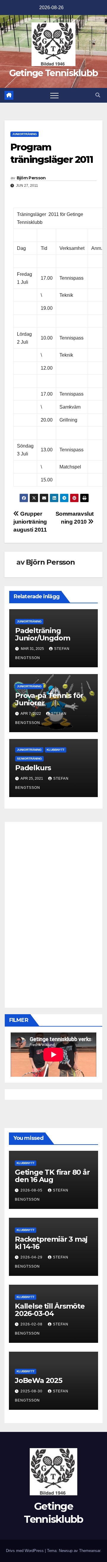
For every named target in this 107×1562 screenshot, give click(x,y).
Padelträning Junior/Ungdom (42, 634)
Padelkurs (33, 767)
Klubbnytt (55, 749)
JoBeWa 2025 (38, 1380)
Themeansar (89, 1550)
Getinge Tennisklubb (53, 73)
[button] (97, 95)
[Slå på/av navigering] (54, 95)
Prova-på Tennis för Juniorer (49, 699)
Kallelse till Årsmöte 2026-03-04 (50, 1310)
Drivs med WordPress (25, 1550)
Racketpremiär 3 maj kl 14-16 (51, 1243)
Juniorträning (24, 134)
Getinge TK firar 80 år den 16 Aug (52, 1176)
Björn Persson (31, 178)
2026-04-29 (32, 1257)
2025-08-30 (32, 1391)
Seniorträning (29, 758)
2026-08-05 (32, 1190)
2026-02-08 (32, 1324)
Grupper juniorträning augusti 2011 (30, 522)
